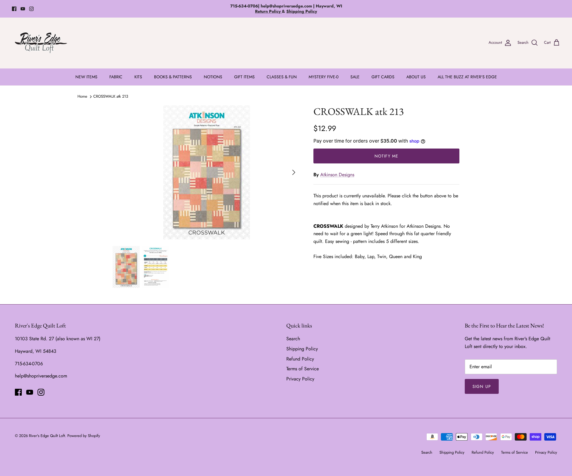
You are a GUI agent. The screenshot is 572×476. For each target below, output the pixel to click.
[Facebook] (14, 9)
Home (82, 96)
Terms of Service (302, 368)
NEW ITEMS (86, 77)
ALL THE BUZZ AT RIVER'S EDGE (467, 77)
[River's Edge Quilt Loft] (41, 43)
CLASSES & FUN (282, 77)
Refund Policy (300, 358)
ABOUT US (416, 77)
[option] (206, 172)
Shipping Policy (302, 348)
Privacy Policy (300, 378)
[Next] (293, 172)
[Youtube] (23, 9)
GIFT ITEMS (244, 77)
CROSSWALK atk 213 (110, 96)
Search (293, 338)
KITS (138, 77)
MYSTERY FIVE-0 (323, 77)
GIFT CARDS (383, 77)
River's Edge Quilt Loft (47, 435)
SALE (355, 77)
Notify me (386, 156)
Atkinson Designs (337, 174)
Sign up (481, 386)
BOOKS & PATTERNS (173, 77)
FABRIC (115, 77)
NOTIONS (213, 77)
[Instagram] (31, 9)
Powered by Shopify (83, 435)
